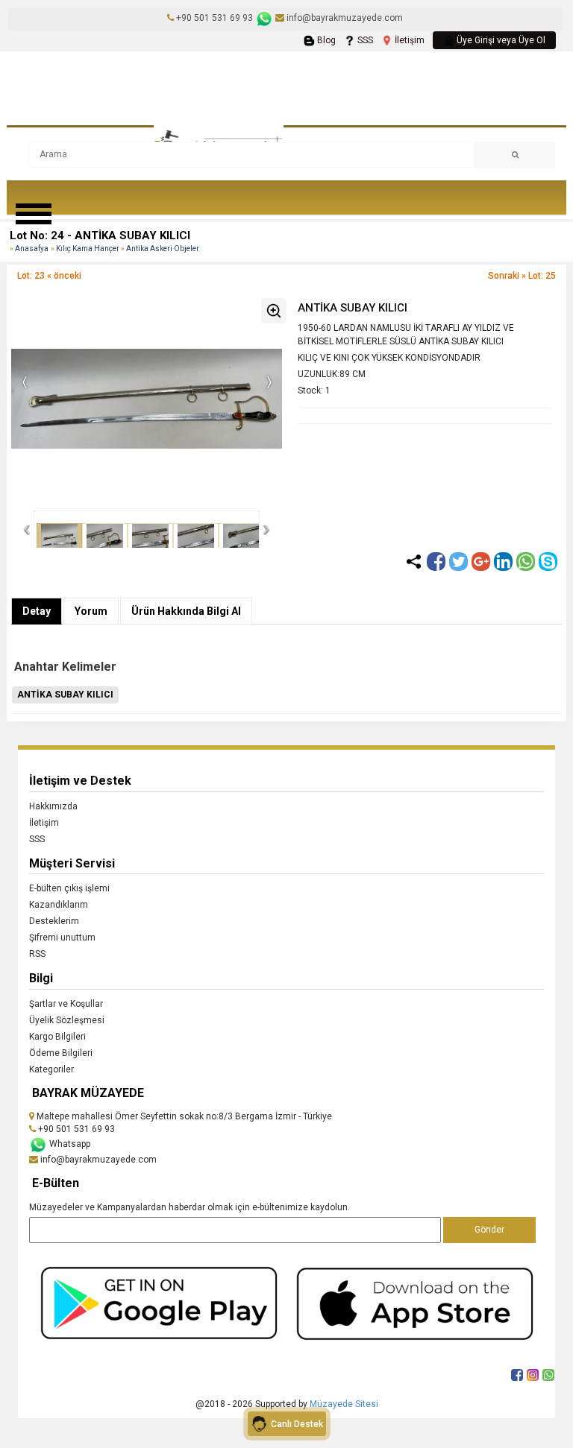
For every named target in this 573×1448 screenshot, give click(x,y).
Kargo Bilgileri (57, 1036)
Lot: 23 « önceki (49, 276)
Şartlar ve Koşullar (66, 1004)
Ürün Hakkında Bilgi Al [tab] (186, 611)
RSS (37, 954)
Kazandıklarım (58, 905)
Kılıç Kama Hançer (88, 248)
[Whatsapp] (526, 561)
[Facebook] (436, 561)
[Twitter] (458, 561)
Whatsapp (68, 1144)
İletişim (408, 40)
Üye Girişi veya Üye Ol (499, 40)
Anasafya (31, 248)
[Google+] (481, 561)
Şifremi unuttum (62, 937)
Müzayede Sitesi (344, 1404)
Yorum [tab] (91, 611)
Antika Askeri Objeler (162, 248)
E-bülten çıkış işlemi (69, 888)
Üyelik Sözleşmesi (66, 1020)
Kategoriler (51, 1069)
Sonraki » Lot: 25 (522, 276)
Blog (325, 40)
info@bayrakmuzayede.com (343, 18)
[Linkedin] (503, 561)
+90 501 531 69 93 (214, 18)
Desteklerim (54, 921)
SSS (364, 40)
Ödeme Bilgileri (61, 1053)
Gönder (489, 1229)
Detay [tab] (36, 611)
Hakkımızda (53, 806)
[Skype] (548, 561)
